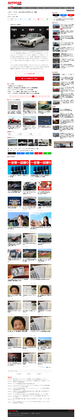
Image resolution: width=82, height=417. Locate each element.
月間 (71, 74)
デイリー (56, 74)
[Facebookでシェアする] (21, 19)
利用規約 (9, 413)
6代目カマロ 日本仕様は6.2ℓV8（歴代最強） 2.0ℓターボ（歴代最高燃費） (23, 87)
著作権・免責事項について (25, 413)
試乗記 (24, 8)
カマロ (14, 16)
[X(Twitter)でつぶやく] (12, 19)
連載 (60, 8)
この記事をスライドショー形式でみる (15, 85)
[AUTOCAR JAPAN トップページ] (8, 148)
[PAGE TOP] (71, 411)
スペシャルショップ (52, 8)
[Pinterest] (38, 19)
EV (10, 8)
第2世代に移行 (32, 73)
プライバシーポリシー (16, 413)
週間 (63, 74)
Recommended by (43, 367)
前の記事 (19, 373)
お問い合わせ (38, 413)
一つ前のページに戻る (13, 370)
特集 (44, 8)
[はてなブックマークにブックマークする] (29, 19)
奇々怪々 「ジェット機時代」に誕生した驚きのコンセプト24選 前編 (22, 91)
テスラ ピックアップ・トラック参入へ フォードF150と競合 (20, 89)
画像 (38, 8)
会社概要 (33, 413)
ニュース (17, 8)
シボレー (10, 16)
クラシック (31, 8)
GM (17, 16)
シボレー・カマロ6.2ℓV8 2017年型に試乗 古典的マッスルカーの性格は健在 (24, 93)
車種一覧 (66, 8)
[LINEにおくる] (47, 19)
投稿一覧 (28, 373)
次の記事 (38, 373)
